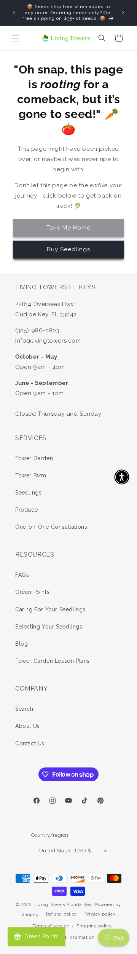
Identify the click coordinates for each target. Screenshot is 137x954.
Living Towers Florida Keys (64, 904)
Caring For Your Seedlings (50, 609)
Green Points (32, 592)
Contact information (72, 937)
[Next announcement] (123, 12)
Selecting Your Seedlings (48, 627)
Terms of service (51, 926)
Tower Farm (30, 475)
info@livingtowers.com (48, 340)
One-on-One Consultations (51, 527)
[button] (15, 38)
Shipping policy (94, 926)
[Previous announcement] (14, 12)
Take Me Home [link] (68, 227)
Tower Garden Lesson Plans (52, 661)
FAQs (22, 575)
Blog (21, 644)
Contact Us (30, 743)
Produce (26, 510)
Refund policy (61, 914)
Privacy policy (100, 914)
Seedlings (28, 493)
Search (24, 709)
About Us (27, 726)
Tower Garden (34, 458)
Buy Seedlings (68, 249)
